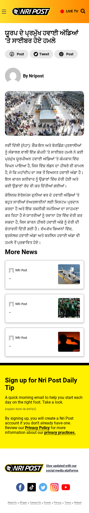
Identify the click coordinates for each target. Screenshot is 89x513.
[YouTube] (66, 487)
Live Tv (72, 11)
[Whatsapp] (66, 54)
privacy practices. (60, 432)
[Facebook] (16, 54)
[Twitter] (41, 54)
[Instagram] (54, 487)
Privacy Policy (37, 427)
